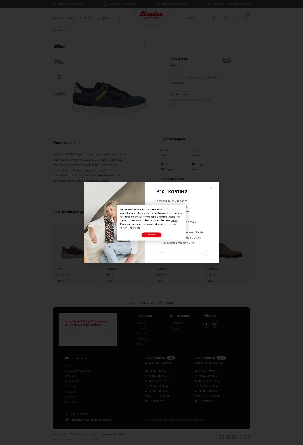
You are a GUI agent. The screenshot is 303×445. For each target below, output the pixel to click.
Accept (151, 235)
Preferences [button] (134, 228)
